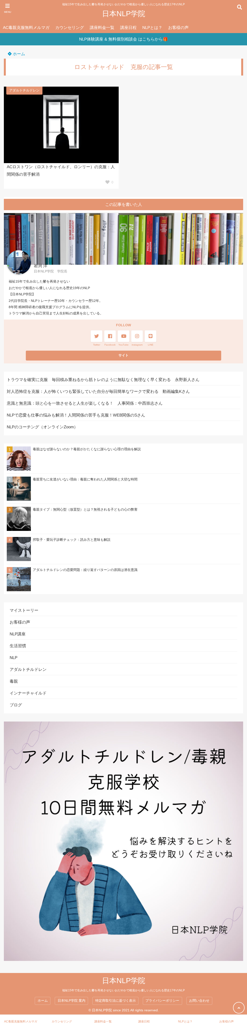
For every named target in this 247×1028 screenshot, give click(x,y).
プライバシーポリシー (162, 1000)
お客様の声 (178, 27)
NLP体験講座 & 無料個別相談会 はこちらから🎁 (123, 39)
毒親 (14, 681)
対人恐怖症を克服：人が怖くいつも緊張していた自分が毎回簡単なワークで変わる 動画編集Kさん (98, 391)
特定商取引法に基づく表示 (115, 1000)
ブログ (16, 705)
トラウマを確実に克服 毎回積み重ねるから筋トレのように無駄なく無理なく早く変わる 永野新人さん (103, 379)
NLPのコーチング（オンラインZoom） (42, 427)
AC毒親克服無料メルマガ (26, 27)
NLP (13, 657)
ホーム (18, 54)
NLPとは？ (152, 27)
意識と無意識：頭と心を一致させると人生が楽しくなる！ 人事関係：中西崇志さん (85, 403)
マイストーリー (24, 610)
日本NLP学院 (123, 14)
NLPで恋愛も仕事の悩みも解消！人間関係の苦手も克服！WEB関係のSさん (76, 415)
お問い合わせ (199, 1000)
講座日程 (128, 27)
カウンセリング (69, 27)
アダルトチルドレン (24, 90)
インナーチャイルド (28, 693)
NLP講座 (18, 634)
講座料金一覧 (102, 27)
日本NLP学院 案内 (71, 1000)
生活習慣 (18, 646)
